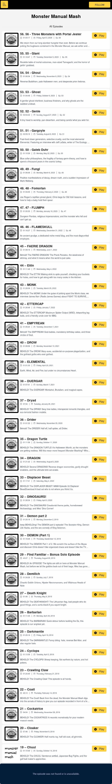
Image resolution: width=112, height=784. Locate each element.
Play (101, 35)
